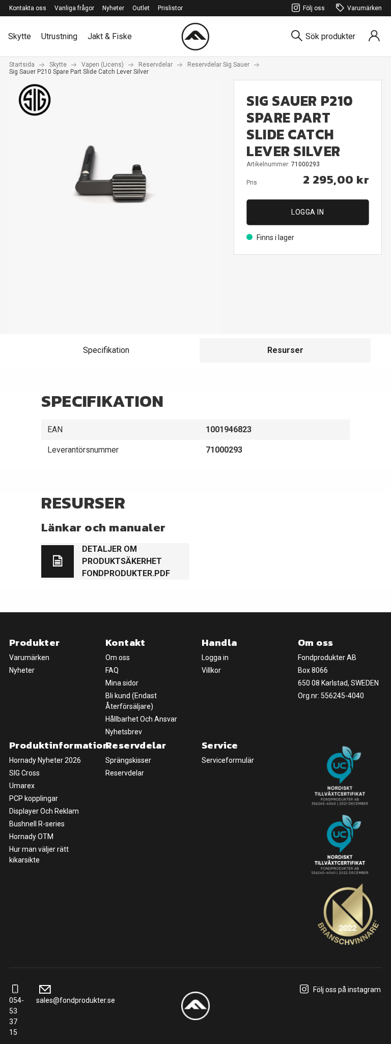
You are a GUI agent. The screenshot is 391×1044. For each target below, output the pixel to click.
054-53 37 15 (16, 1016)
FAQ (112, 670)
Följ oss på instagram (346, 990)
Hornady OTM (31, 836)
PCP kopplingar (33, 798)
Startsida (22, 64)
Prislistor (170, 8)
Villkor (211, 670)
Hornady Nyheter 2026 (45, 760)
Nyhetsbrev (123, 732)
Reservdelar (155, 64)
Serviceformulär (228, 760)
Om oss (117, 657)
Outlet (141, 8)
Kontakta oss (27, 8)
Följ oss (314, 8)
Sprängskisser (128, 760)
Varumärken (364, 8)
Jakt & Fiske (110, 36)
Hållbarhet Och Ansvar (141, 719)
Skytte (19, 36)
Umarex (22, 786)
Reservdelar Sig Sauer (218, 64)
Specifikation (106, 350)
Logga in (307, 212)
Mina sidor (121, 683)
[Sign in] (374, 36)
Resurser (285, 350)
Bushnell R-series (37, 824)
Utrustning (59, 36)
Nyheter (113, 8)
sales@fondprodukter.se (75, 1000)
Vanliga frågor (74, 8)
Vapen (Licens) (102, 64)
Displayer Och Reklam (44, 811)
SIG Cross (24, 773)
